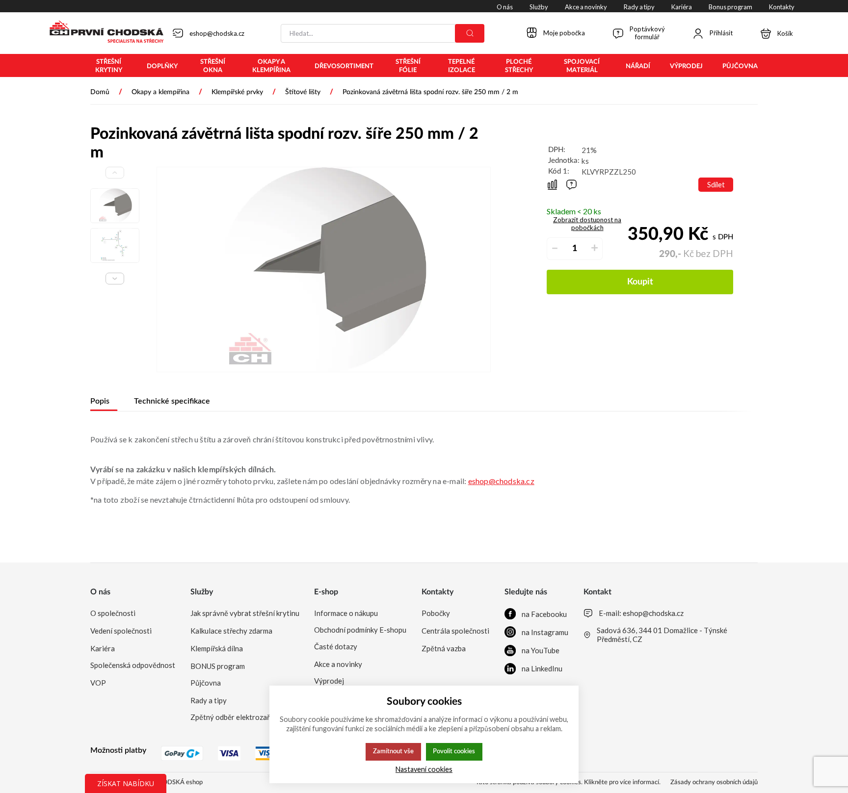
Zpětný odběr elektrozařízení (237, 717)
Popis (99, 401)
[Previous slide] (115, 173)
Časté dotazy (335, 646)
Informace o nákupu (346, 613)
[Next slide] (115, 278)
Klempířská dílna (216, 648)
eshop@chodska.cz (501, 481)
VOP (98, 682)
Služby (201, 592)
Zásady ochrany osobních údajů (714, 782)
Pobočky (436, 613)
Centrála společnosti (455, 630)
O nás (100, 592)
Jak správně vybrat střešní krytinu (244, 613)
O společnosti (112, 613)
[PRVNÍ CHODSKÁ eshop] (102, 33)
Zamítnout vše (393, 751)
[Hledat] (469, 33)
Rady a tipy (208, 700)
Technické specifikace (172, 401)
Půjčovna (205, 682)
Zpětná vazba (444, 648)
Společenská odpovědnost (132, 665)
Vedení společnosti (121, 630)
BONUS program (217, 666)
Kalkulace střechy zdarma (231, 630)
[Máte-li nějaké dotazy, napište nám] (571, 185)
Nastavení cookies (424, 769)
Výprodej (329, 680)
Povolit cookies (454, 751)
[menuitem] (108, 66)
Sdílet (716, 184)
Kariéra (102, 648)
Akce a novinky (338, 664)
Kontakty (437, 592)
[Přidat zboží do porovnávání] (552, 185)
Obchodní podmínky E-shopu (360, 629)
